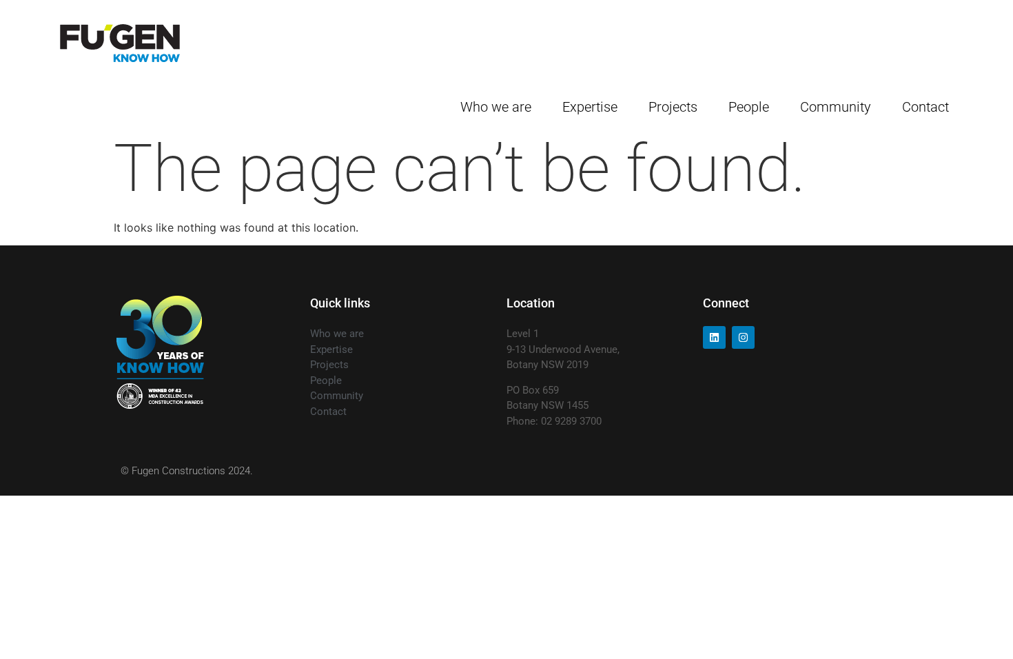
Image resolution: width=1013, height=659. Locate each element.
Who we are (495, 107)
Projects (672, 107)
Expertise (589, 107)
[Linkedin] (714, 337)
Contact (925, 107)
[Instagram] (743, 337)
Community (835, 107)
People (748, 107)
